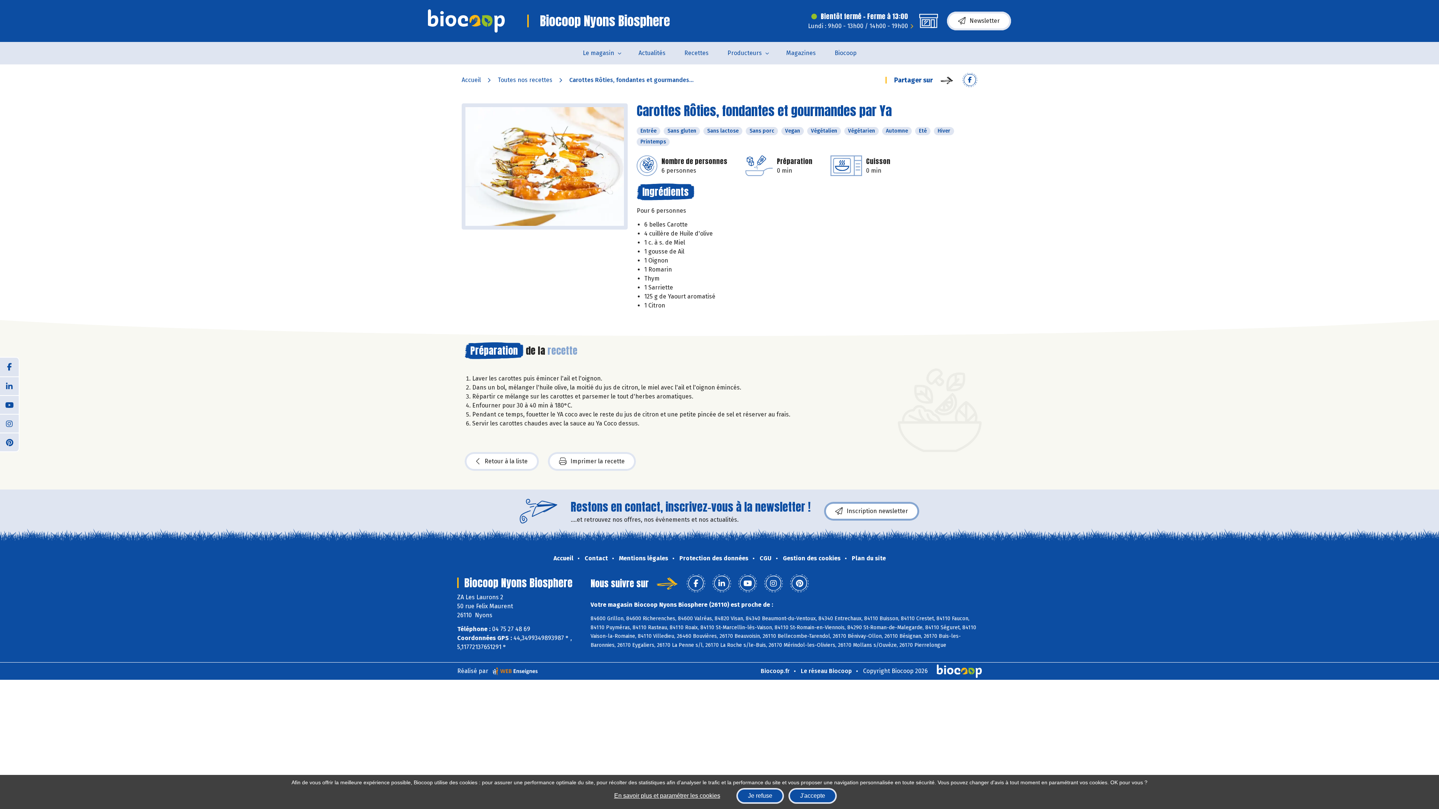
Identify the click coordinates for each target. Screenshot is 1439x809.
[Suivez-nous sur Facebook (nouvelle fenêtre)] (9, 367)
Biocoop (846, 53)
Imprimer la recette (597, 461)
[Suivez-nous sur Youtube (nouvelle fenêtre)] (9, 404)
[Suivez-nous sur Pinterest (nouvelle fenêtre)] (9, 442)
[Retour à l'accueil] (466, 21)
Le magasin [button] (598, 53)
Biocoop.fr (775, 671)
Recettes (696, 53)
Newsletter (984, 20)
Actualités (652, 53)
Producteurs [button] (744, 53)
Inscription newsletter (877, 511)
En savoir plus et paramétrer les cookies (667, 796)
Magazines (801, 53)
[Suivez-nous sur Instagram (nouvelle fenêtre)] (9, 423)
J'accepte (812, 796)
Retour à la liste (506, 461)
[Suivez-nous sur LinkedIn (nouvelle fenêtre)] (9, 385)
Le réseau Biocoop (826, 671)
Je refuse (760, 796)
